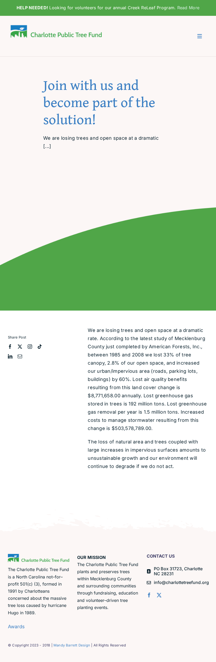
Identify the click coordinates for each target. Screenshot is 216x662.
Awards (16, 626)
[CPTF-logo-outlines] (57, 24)
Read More (188, 7)
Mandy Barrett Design (71, 645)
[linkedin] (10, 356)
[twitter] (20, 346)
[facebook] (10, 346)
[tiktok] (39, 346)
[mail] (20, 356)
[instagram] (30, 346)
